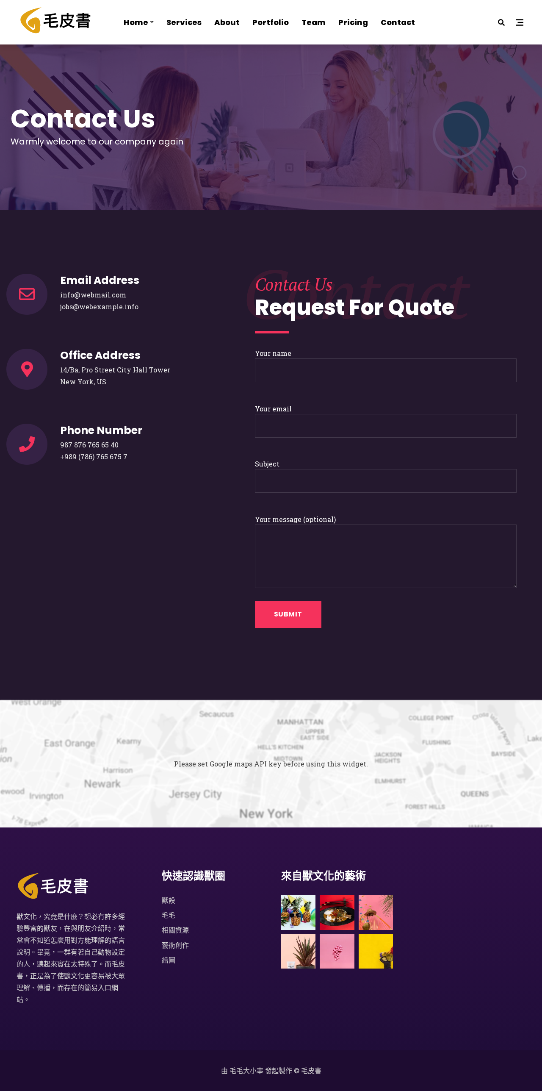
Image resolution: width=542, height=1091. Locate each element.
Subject (267, 463)
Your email (273, 408)
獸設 (168, 900)
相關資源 (175, 929)
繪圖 (168, 959)
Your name (273, 353)
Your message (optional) (295, 519)
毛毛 (168, 915)
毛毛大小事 (246, 1070)
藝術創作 (175, 945)
